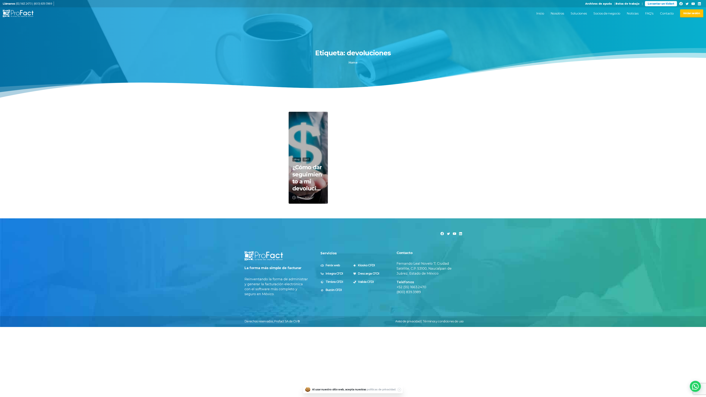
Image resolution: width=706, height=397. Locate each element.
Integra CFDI (334, 273)
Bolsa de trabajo (627, 3)
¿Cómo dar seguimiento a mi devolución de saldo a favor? (308, 178)
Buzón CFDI (334, 290)
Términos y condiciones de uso (443, 321)
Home (353, 62)
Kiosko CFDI (366, 265)
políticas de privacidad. (381, 389)
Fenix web (333, 265)
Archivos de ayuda (598, 3)
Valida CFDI (366, 282)
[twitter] (687, 3)
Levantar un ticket (661, 3)
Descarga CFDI (368, 273)
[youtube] (693, 3)
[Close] (399, 389)
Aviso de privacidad (408, 321)
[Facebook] (681, 3)
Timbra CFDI (334, 282)
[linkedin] (699, 3)
